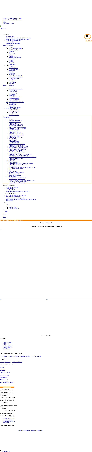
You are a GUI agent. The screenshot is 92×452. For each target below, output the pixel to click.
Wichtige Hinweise (10, 160)
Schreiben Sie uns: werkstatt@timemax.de (12, 19)
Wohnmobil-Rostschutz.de (9, 421)
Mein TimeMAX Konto (8, 23)
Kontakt (5, 22)
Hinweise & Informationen (12, 108)
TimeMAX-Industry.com (8, 418)
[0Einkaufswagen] (87, 37)
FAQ (4, 21)
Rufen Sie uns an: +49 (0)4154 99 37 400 (12, 18)
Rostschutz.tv (6, 422)
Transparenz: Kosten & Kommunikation (15, 102)
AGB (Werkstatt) (4, 379)
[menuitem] (47, 18)
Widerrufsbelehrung (4, 375)
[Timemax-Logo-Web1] (3, 28)
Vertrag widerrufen (7, 387)
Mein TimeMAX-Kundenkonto (7, 382)
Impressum (2, 370)
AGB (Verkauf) (3, 377)
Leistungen (8, 87)
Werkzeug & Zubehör (11, 176)
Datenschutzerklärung (5, 372)
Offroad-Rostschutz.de (8, 420)
